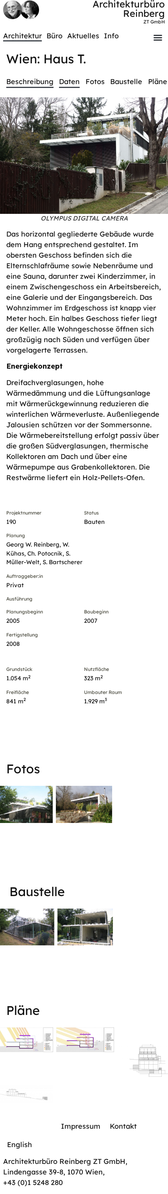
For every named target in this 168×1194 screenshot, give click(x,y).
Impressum (80, 1126)
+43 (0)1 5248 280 (33, 1182)
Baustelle (126, 81)
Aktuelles (83, 35)
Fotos (95, 81)
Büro (54, 35)
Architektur (22, 35)
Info (111, 35)
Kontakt (123, 1126)
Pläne (157, 81)
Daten (69, 81)
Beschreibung (30, 81)
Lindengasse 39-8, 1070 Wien (53, 1171)
